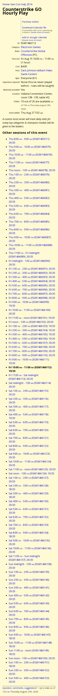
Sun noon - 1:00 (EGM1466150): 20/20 (32, 658)
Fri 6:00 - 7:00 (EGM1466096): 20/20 (32, 289)
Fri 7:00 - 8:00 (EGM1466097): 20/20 (32, 293)
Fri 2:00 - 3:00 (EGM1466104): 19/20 (32, 330)
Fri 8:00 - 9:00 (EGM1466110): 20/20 (32, 355)
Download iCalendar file (34, 27)
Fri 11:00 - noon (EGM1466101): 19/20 (32, 317)
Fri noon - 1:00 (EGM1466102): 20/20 (31, 322)
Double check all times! (40, 32)
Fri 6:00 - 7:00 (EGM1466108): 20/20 (32, 347)
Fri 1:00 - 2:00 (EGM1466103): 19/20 (32, 326)
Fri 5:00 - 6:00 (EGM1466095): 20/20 (32, 285)
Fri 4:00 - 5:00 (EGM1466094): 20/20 (32, 281)
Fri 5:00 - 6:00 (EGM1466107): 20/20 (32, 342)
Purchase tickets (30, 21)
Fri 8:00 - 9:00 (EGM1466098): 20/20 (32, 298)
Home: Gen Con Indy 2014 (17, 4)
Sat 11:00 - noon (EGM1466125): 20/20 (32, 469)
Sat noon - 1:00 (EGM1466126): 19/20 (31, 473)
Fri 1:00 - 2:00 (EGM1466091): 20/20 (32, 268)
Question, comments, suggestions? (19, 687)
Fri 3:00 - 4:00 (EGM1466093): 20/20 (32, 277)
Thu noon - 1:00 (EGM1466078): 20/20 (32, 170)
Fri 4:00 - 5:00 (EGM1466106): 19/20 (32, 338)
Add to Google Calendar (34, 37)
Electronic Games (31, 47)
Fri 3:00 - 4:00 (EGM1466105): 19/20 (32, 334)
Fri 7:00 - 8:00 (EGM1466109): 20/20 (32, 351)
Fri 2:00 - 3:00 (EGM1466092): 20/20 (32, 273)
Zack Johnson (29, 70)
